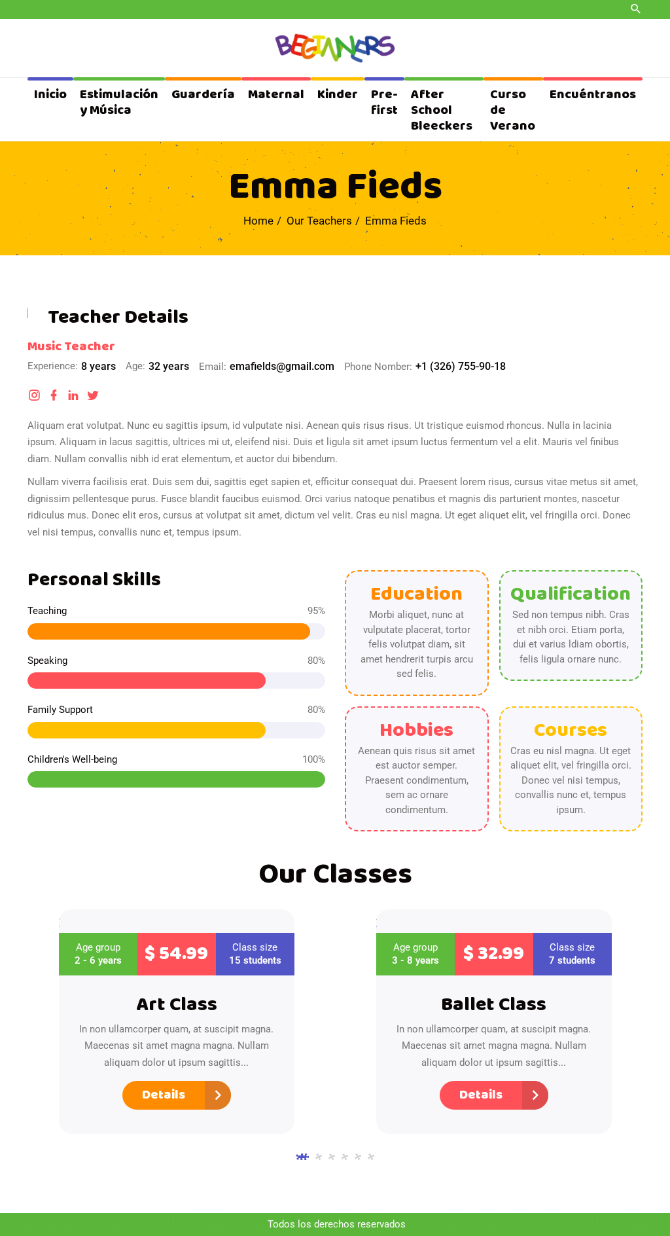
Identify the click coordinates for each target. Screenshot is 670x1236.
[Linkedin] (73, 395)
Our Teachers (319, 220)
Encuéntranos (593, 94)
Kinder (337, 94)
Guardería (203, 94)
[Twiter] (92, 395)
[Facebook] (53, 395)
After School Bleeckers (441, 110)
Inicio (50, 94)
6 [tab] (371, 1157)
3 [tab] (331, 1157)
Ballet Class (493, 1005)
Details (163, 1095)
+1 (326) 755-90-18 (460, 366)
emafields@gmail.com (282, 366)
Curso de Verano (512, 110)
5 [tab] (358, 1157)
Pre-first (384, 102)
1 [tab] (302, 1157)
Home (258, 220)
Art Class (176, 1005)
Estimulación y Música (119, 102)
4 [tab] (345, 1157)
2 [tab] (318, 1157)
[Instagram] (34, 395)
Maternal (276, 94)
